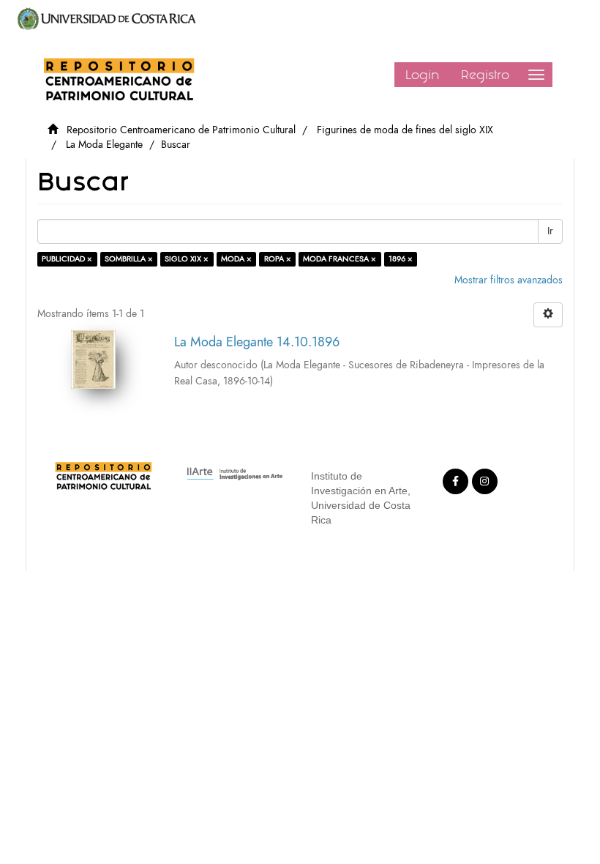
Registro (485, 75)
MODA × (236, 258)
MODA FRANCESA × (339, 258)
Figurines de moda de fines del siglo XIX (405, 130)
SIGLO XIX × (187, 258)
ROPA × (277, 258)
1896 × (401, 258)
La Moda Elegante (104, 145)
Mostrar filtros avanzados (508, 280)
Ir (550, 231)
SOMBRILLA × (129, 258)
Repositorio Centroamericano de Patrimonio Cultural (181, 130)
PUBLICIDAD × (67, 258)
